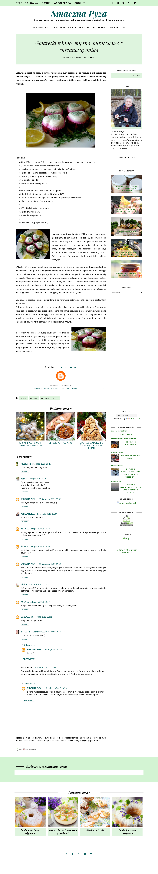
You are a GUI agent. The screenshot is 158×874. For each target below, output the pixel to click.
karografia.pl (148, 860)
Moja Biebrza (116, 481)
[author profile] (61, 375)
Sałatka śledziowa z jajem (45, 388)
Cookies (79, 3)
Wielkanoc (34, 398)
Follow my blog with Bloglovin (126, 551)
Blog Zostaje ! (126, 434)
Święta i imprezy (77, 28)
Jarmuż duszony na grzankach (126, 232)
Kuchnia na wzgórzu (119, 431)
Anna (23, 528)
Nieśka (24, 463)
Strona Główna (27, 3)
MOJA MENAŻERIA (117, 452)
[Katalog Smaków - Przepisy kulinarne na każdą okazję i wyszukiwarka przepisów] (126, 525)
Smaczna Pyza (79, 13)
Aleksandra (27, 513)
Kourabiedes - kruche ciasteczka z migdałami (30, 444)
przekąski (23, 398)
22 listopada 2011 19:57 (38, 602)
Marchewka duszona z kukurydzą (126, 253)
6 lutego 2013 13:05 (54, 649)
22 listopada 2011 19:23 (50, 499)
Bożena (25, 616)
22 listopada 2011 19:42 (39, 584)
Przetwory (99, 28)
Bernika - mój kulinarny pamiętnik (123, 438)
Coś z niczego (117, 28)
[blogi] (126, 538)
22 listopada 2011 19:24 (45, 513)
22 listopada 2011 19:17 (39, 463)
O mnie (45, 3)
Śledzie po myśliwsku (60, 442)
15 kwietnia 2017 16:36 (56, 688)
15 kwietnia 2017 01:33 (45, 667)
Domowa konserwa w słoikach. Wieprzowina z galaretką (127, 188)
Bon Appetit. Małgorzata (34, 631)
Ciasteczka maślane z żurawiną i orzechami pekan (91, 445)
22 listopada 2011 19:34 (38, 546)
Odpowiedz (25, 471)
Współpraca (62, 3)
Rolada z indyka (69, 388)
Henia (24, 584)
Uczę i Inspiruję (117, 465)
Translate (135, 418)
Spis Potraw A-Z (42, 28)
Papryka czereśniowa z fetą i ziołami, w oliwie (127, 274)
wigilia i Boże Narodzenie (50, 398)
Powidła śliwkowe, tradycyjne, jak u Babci (126, 211)
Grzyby (58, 28)
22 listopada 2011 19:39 (50, 564)
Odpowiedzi (29, 645)
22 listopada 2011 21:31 (40, 616)
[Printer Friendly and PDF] (26, 750)
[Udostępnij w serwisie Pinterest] (75, 368)
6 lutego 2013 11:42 (57, 631)
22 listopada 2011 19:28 (38, 528)
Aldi (23, 478)
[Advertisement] (127, 316)
